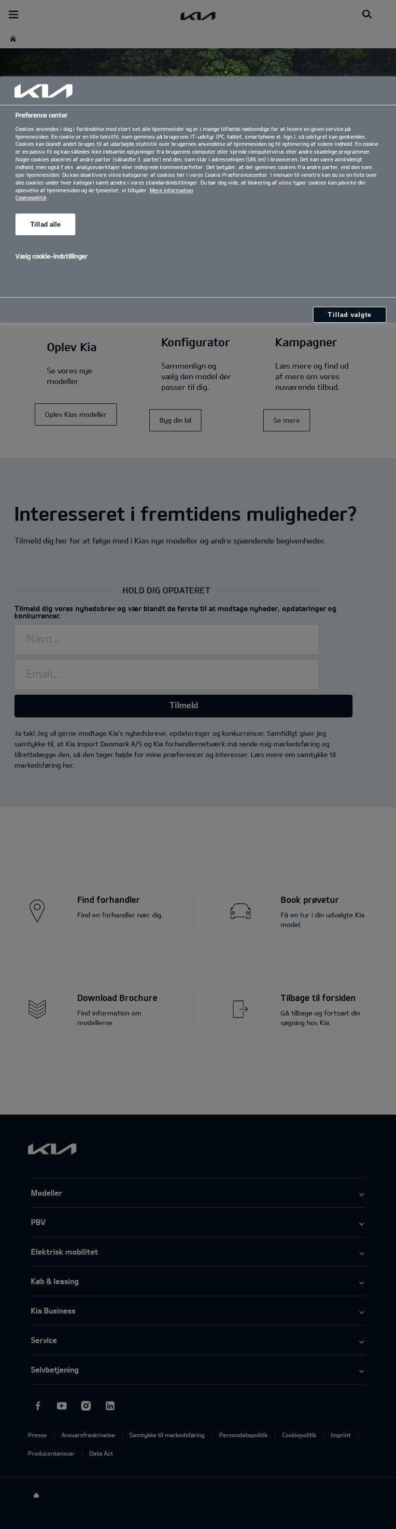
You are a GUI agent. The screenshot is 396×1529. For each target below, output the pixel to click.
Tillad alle (45, 224)
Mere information (171, 190)
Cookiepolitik (31, 197)
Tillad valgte (349, 314)
